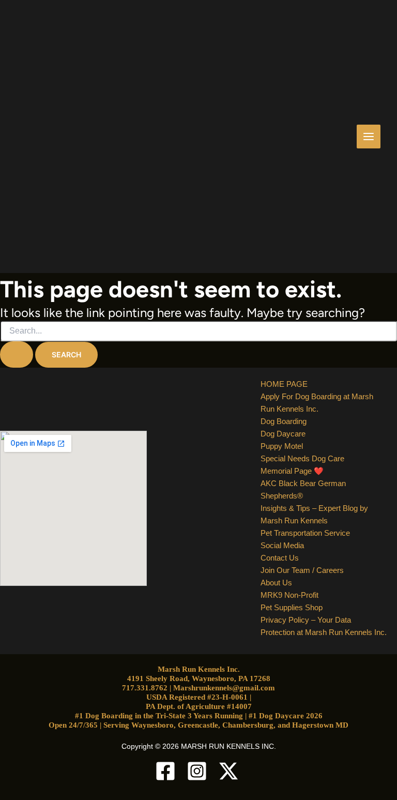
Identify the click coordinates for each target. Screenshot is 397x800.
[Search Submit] (16, 354)
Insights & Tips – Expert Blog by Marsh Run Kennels (314, 514)
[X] (230, 771)
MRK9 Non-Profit (289, 595)
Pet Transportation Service (305, 533)
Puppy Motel (282, 446)
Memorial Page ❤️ (292, 470)
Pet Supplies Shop (292, 607)
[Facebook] (167, 771)
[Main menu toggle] (369, 137)
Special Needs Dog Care (302, 458)
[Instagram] (198, 771)
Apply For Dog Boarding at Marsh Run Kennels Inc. (317, 402)
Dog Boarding (284, 421)
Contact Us (280, 557)
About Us (276, 582)
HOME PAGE (284, 384)
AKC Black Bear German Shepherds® (303, 489)
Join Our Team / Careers (302, 570)
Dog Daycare (283, 433)
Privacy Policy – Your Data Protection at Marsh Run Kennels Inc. (324, 626)
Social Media (282, 545)
